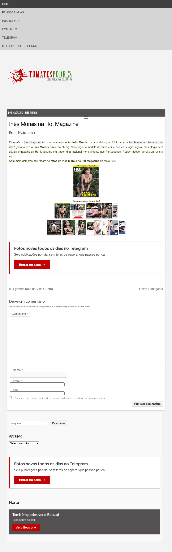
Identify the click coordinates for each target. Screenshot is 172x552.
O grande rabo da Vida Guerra (31, 289)
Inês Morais (31, 112)
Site (15, 389)
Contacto (9, 29)
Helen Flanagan (151, 289)
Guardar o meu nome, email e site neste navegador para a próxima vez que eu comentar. (60, 398)
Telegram (9, 37)
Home (6, 4)
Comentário (20, 313)
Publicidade (11, 20)
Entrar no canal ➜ (32, 264)
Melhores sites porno (19, 46)
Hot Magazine (15, 112)
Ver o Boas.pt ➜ (26, 527)
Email (17, 380)
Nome (18, 370)
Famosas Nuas (13, 12)
